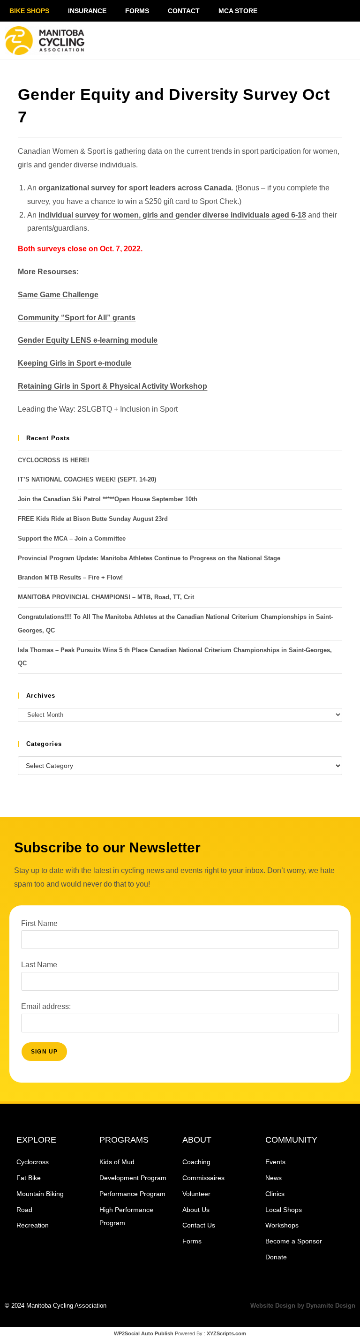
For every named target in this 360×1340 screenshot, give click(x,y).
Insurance (87, 11)
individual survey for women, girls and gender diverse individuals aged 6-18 (172, 215)
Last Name (39, 965)
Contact (184, 11)
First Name (39, 923)
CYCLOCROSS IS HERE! (53, 460)
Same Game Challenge (58, 295)
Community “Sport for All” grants (76, 318)
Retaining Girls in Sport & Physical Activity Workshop (112, 386)
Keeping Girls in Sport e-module (74, 363)
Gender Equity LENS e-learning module (88, 340)
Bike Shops (29, 11)
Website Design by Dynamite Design (302, 1305)
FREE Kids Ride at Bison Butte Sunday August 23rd (93, 518)
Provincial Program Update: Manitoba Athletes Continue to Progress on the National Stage (149, 558)
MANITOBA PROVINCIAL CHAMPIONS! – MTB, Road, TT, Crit (106, 597)
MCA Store (237, 11)
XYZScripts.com (226, 1333)
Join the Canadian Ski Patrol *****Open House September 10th (107, 499)
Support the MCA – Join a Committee (72, 538)
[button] (292, 41)
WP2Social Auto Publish (143, 1333)
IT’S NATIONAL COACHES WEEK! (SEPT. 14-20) (87, 479)
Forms (137, 11)
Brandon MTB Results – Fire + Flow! (70, 577)
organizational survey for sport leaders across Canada (135, 188)
